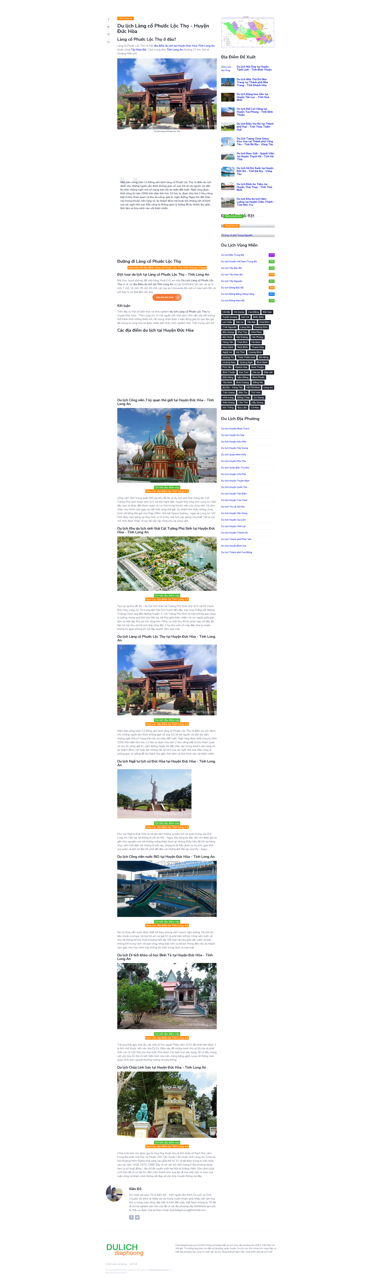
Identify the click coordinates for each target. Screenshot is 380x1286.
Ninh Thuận (257, 367)
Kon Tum (244, 372)
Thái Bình (242, 342)
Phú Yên (227, 367)
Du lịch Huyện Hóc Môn (233, 441)
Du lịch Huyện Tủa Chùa (234, 500)
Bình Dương (242, 382)
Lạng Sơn (245, 327)
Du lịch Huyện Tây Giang (234, 448)
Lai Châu (227, 322)
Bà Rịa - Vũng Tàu (233, 387)
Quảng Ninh (261, 327)
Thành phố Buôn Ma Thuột (253, 226)
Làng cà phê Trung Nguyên (243, 232)
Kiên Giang (229, 402)
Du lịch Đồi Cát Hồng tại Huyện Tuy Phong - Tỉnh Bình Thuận (255, 112)
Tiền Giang (229, 392)
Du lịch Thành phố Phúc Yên (236, 539)
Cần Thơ (243, 402)
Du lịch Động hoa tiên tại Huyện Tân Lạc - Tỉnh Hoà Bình (253, 97)
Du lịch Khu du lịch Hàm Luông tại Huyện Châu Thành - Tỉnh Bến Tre (255, 202)
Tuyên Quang (230, 317)
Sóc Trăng (228, 407)
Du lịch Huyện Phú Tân (233, 461)
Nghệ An (227, 352)
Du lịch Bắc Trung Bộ (247, 255)
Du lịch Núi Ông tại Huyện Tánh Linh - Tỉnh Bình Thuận (254, 68)
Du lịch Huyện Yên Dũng (234, 513)
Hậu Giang (257, 402)
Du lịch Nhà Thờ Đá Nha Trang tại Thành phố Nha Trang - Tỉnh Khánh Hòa (252, 82)
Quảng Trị (228, 357)
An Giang (259, 397)
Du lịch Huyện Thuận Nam (235, 480)
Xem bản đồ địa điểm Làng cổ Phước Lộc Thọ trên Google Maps (167, 267)
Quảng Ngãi (246, 362)
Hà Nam (256, 342)
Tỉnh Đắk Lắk (231, 226)
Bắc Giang (228, 332)
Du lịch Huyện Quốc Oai (234, 487)
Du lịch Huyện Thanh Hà (234, 532)
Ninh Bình (242, 347)
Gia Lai (256, 372)
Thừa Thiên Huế (246, 357)
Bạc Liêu (242, 407)
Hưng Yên (228, 342)
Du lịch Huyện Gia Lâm (233, 519)
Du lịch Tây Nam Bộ (247, 274)
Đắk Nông (228, 377)
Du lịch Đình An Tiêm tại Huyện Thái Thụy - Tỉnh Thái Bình (254, 187)
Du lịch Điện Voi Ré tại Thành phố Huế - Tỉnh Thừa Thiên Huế (255, 126)
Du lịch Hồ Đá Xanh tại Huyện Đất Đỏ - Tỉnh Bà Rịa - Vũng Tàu (255, 171)
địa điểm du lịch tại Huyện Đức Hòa (175, 46)
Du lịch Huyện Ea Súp (232, 435)
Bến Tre (243, 392)
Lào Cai (245, 317)
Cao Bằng (253, 312)
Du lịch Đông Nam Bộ (247, 300)
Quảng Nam (229, 362)
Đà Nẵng (264, 357)
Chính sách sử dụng (116, 1264)
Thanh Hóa (258, 347)
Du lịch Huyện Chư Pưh (233, 474)
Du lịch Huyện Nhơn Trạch (235, 428)
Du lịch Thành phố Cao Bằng (236, 552)
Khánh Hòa (241, 367)
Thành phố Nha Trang (255, 216)
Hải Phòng (257, 337)
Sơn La (239, 322)
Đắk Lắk (268, 372)
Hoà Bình (264, 322)
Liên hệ (133, 1264)
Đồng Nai (258, 382)
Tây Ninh (227, 382)
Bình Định (262, 362)
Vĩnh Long (228, 397)
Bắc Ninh (227, 337)
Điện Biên (258, 317)
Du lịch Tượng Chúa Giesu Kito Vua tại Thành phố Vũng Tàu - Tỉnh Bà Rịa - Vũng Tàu (255, 141)
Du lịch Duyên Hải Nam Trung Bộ (247, 261)
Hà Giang (239, 312)
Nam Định (228, 347)
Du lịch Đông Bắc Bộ (247, 287)
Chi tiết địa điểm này (167, 487)
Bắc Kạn (267, 312)
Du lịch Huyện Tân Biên (234, 493)
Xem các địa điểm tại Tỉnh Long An (167, 491)
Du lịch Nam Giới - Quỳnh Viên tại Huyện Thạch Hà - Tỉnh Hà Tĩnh (255, 156)
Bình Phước (258, 377)
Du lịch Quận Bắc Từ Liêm (235, 467)
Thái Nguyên (229, 327)
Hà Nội (226, 312)
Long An (268, 387)
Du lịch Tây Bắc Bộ (247, 268)
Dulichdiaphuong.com (158, 1270)
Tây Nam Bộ (138, 49)
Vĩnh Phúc (256, 332)
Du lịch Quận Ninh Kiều (233, 454)
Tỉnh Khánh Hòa (233, 216)
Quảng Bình (255, 352)
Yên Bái (251, 322)
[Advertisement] (167, 156)
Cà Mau (255, 407)
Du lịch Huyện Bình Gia (233, 545)
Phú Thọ (242, 332)
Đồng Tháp (244, 397)
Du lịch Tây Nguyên (247, 281)
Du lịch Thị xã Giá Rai (233, 506)
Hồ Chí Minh (253, 387)
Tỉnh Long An (125, 18)
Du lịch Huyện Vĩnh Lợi (233, 526)
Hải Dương (242, 337)
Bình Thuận (229, 372)
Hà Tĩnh (240, 352)
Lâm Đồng (242, 377)
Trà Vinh (255, 392)
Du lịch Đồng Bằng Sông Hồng (247, 294)
